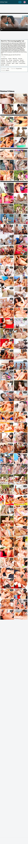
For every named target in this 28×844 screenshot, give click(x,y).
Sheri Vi (7, 70)
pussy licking (22, 63)
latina (13, 63)
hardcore (3, 60)
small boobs (9, 61)
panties (2, 64)
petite (17, 63)
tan (7, 60)
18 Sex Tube (3, 2)
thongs (10, 60)
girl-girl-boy (16, 60)
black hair (15, 58)
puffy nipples (21, 61)
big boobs (15, 61)
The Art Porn (19, 68)
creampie (3, 61)
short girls (3, 63)
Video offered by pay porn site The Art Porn (11, 54)
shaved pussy (4, 58)
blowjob (22, 60)
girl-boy (7, 64)
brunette (9, 63)
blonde (9, 58)
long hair (20, 58)
